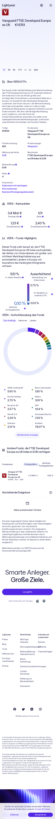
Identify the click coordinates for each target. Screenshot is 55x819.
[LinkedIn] (31, 709)
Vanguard (32, 146)
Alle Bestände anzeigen (27, 435)
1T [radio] (4, 70)
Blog (4, 644)
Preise (5, 639)
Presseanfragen (45, 651)
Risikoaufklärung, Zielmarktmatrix (27, 652)
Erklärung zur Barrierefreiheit (27, 680)
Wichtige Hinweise (24, 640)
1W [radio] (9, 70)
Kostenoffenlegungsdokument (18, 192)
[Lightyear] (8, 5)
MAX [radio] (36, 70)
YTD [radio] (20, 70)
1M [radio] (14, 70)
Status (5, 666)
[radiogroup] (20, 69)
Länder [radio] (33, 320)
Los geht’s (27, 592)
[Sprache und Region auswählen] (41, 5)
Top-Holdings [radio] (9, 320)
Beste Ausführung (25, 660)
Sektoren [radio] (22, 320)
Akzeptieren (40, 815)
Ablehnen (14, 815)
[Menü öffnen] (51, 5)
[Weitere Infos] (51, 492)
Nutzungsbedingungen (27, 647)
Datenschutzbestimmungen (27, 666)
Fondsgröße (30, 464)
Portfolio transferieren (8, 659)
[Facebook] (14, 709)
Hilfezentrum (8, 654)
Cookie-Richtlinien (25, 672)
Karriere (41, 642)
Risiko (4, 173)
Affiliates (42, 647)
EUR (4, 155)
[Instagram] (40, 709)
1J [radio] (25, 70)
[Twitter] (23, 709)
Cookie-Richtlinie (42, 809)
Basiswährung (8, 164)
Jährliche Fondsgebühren (46, 464)
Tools (4, 649)
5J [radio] (30, 70)
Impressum (25, 686)
